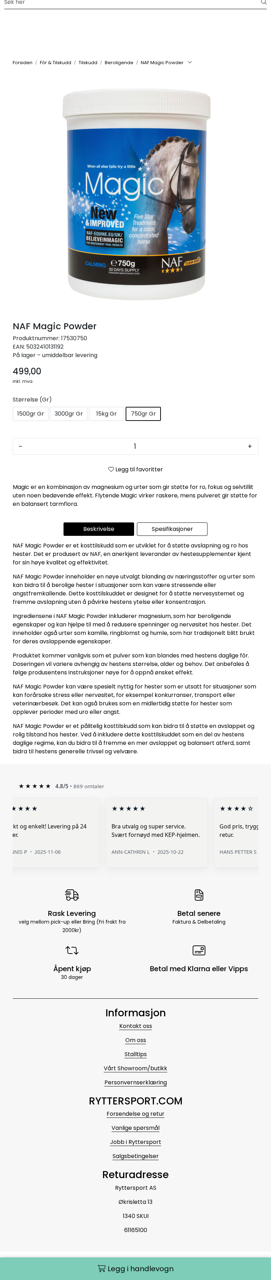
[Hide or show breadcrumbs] (190, 62)
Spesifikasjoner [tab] (172, 529)
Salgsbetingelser (136, 1156)
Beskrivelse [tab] (98, 529)
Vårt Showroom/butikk (135, 1068)
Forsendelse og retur (135, 1114)
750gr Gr (143, 414)
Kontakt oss (135, 1026)
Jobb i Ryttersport (135, 1142)
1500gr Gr (30, 414)
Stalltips (136, 1054)
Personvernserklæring (135, 1082)
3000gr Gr (69, 414)
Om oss (135, 1040)
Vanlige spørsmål (135, 1128)
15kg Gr (106, 414)
